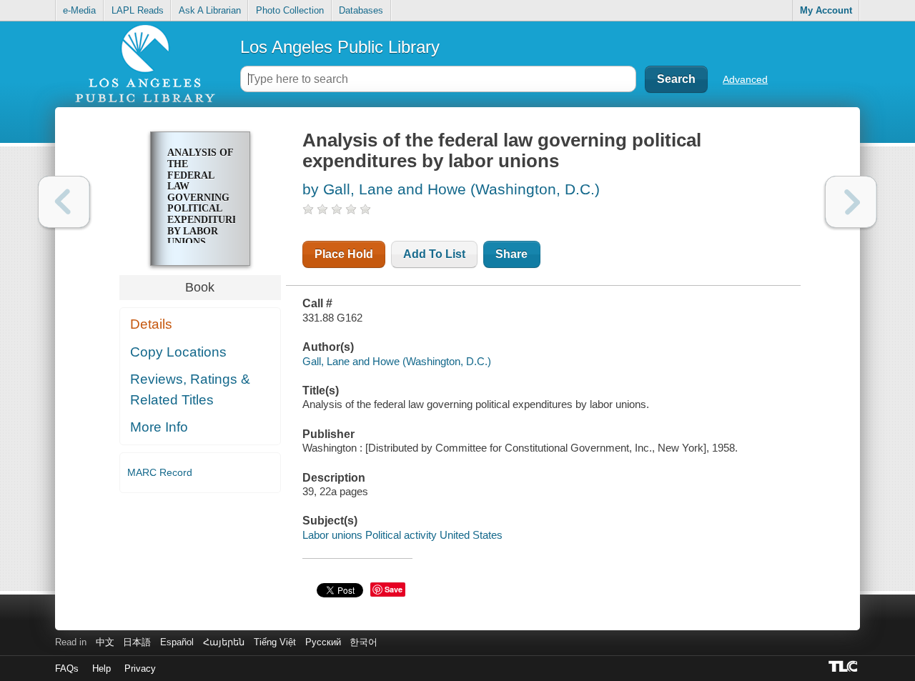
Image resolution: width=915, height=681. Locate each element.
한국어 (363, 642)
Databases (361, 10)
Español (177, 642)
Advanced (745, 79)
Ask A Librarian (210, 10)
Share (511, 254)
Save (393, 589)
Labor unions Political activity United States (402, 535)
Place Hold (344, 254)
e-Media (79, 10)
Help (101, 668)
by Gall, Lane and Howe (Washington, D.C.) (451, 189)
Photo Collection (290, 10)
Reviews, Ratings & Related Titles (190, 389)
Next (851, 202)
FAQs (67, 668)
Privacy (140, 668)
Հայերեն (223, 642)
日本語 (137, 642)
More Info (159, 426)
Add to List (434, 254)
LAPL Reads (138, 10)
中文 (105, 642)
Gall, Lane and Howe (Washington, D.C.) (396, 361)
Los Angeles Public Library (340, 46)
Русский (323, 642)
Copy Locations (178, 351)
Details (151, 324)
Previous (64, 202)
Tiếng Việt (275, 642)
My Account (826, 10)
